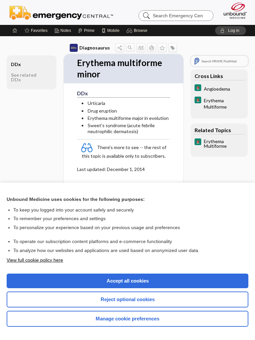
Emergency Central (61, 12)
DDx (16, 64)
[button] (138, 30)
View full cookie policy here (35, 260)
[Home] (15, 30)
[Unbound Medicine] (233, 11)
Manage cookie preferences (127, 318)
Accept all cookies (128, 281)
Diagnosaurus (94, 47)
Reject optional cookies (128, 299)
